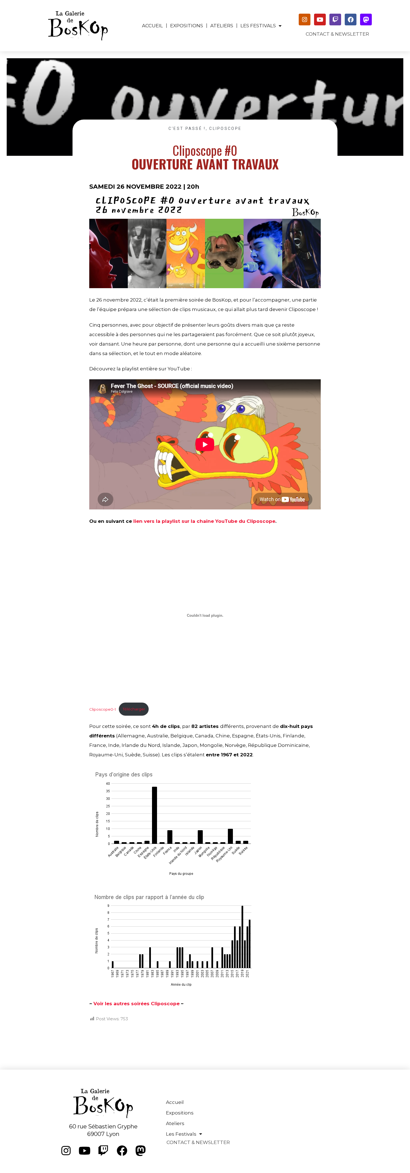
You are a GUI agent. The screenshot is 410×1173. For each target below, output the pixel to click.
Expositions (186, 25)
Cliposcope (225, 128)
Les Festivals (258, 25)
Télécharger (134, 709)
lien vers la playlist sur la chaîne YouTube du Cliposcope (204, 521)
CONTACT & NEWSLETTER (337, 34)
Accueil (152, 25)
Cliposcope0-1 (102, 709)
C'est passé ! (187, 128)
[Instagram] (304, 19)
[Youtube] (320, 19)
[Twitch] (335, 19)
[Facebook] (350, 19)
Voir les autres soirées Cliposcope (136, 1003)
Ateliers (221, 25)
